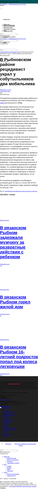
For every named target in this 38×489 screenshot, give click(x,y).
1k (0, 315)
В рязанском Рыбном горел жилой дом (15, 302)
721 (1, 265)
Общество (7, 19)
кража (6, 191)
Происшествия (8, 31)
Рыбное (10, 191)
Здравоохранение (9, 420)
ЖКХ (5, 31)
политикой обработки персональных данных (22, 486)
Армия (6, 431)
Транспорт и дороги (9, 37)
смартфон (16, 191)
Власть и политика (9, 26)
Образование (7, 421)
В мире (6, 426)
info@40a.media (4, 400)
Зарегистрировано (14, 384)
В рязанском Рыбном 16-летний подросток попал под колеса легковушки (19, 357)
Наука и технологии (10, 429)
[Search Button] (17, 50)
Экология (6, 418)
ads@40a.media (4, 406)
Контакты (8, 444)
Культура (6, 423)
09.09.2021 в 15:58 (5, 89)
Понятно (3, 488)
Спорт (5, 425)
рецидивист (22, 191)
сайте (2, 103)
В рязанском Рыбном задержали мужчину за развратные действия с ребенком (13, 242)
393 (1, 375)
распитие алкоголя (31, 191)
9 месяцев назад (5, 264)
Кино (5, 436)
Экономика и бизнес (10, 428)
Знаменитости (8, 434)
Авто (5, 433)
